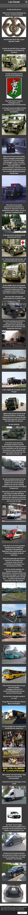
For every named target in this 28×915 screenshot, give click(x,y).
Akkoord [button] (22, 912)
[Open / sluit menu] (26, 2)
